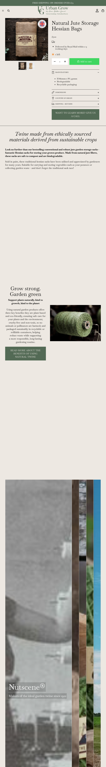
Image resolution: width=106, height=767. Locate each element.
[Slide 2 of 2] (31, 65)
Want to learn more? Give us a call (75, 114)
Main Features (62, 72)
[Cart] (103, 11)
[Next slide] (45, 39)
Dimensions (60, 92)
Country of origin (63, 98)
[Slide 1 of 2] (22, 65)
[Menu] (3, 11)
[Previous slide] (8, 39)
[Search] (8, 11)
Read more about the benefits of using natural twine (25, 353)
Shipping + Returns (63, 104)
